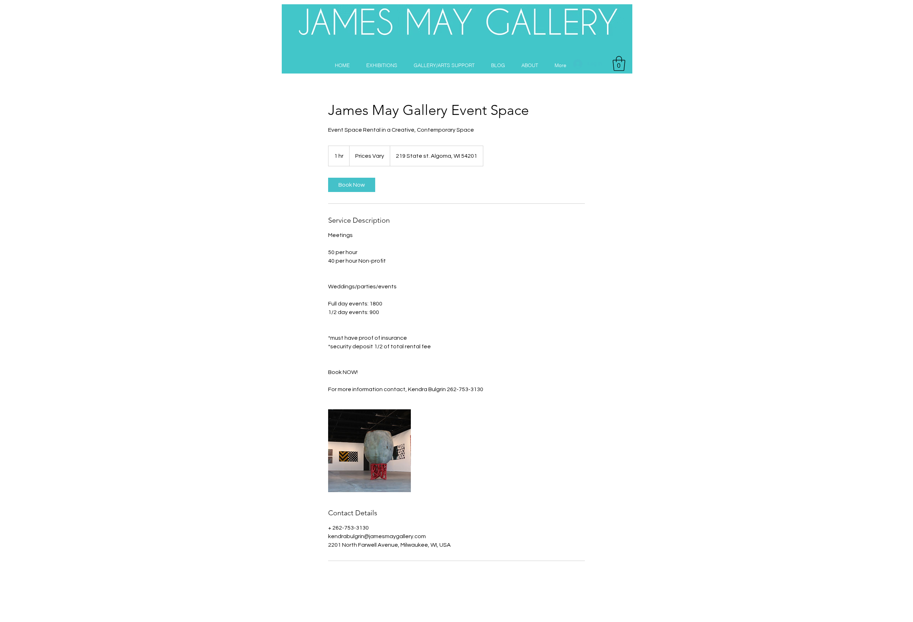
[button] (619, 63)
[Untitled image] (369, 450)
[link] (351, 185)
